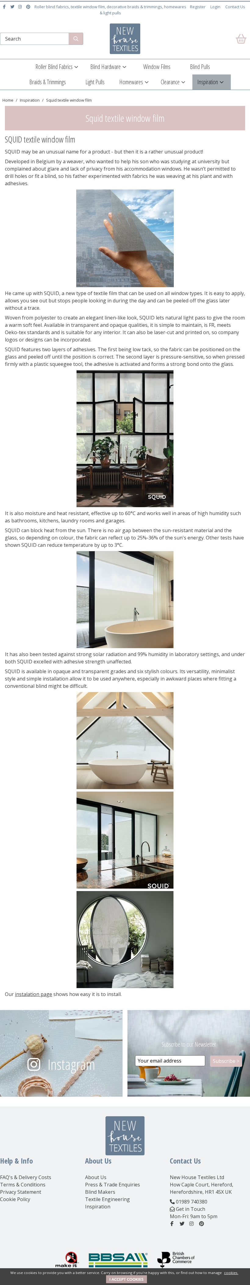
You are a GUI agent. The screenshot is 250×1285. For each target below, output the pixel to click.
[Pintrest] (28, 6)
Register (197, 6)
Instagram (71, 1064)
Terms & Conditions (22, 1184)
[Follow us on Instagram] (20, 6)
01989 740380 (191, 1201)
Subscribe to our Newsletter (189, 1044)
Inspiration (207, 82)
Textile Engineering (107, 1199)
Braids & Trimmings (47, 82)
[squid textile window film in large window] (125, 438)
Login (215, 6)
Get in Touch (190, 1209)
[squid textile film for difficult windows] (125, 939)
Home (7, 100)
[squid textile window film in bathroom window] (125, 599)
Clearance (170, 82)
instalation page (33, 994)
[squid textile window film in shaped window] (125, 740)
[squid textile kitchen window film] (125, 840)
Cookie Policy (15, 1199)
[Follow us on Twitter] (13, 6)
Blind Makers (100, 1192)
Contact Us (235, 6)
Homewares (131, 82)
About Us (95, 1177)
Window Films (156, 67)
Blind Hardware (105, 67)
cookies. (231, 1272)
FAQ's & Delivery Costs (25, 1177)
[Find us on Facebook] (5, 6)
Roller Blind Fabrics (54, 67)
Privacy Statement (20, 1192)
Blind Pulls (200, 67)
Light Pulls (95, 82)
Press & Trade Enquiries (112, 1184)
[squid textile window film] (125, 238)
